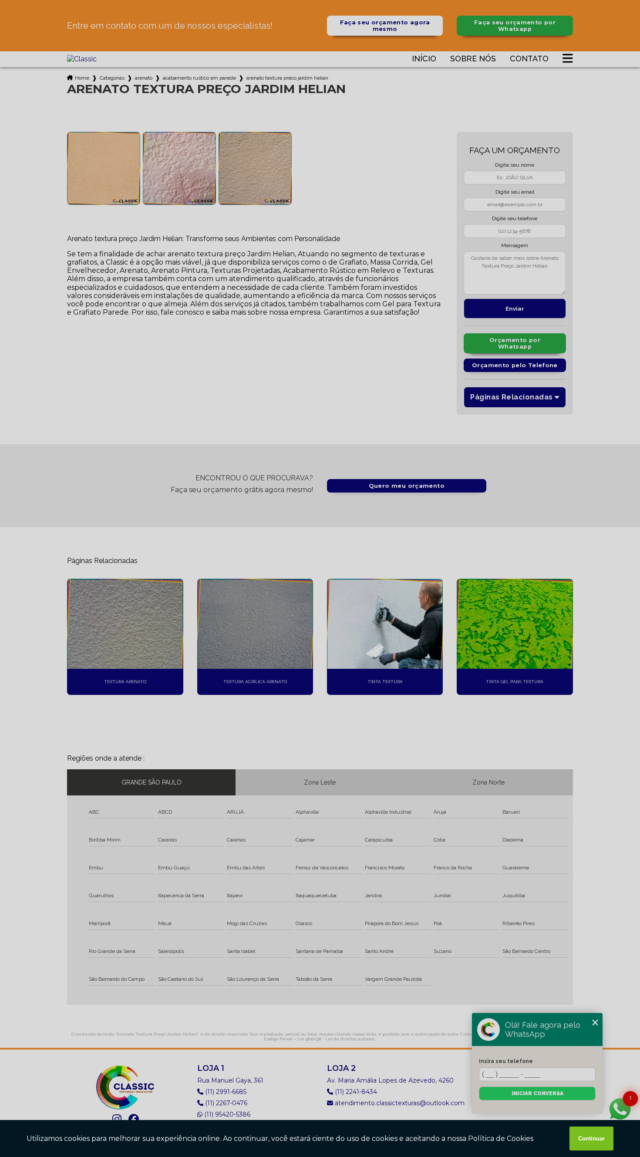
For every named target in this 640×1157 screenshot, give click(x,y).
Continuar (591, 1138)
